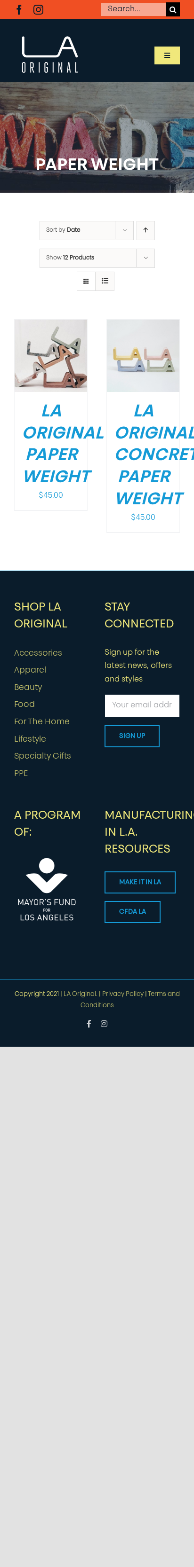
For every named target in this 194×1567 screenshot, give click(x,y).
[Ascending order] (146, 230)
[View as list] (105, 281)
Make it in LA (140, 882)
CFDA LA (132, 912)
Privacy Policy (123, 994)
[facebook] (19, 10)
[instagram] (38, 10)
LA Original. (80, 994)
